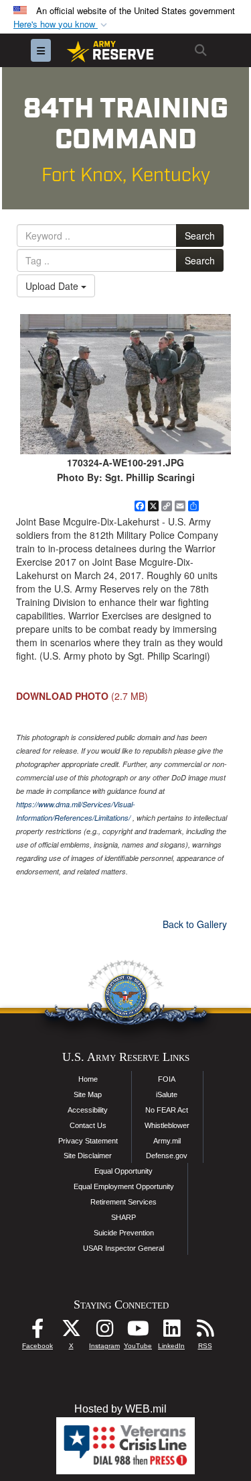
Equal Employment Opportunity (124, 1186)
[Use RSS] (205, 1331)
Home (88, 1079)
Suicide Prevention (124, 1233)
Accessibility (88, 1110)
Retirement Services (123, 1202)
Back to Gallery (195, 924)
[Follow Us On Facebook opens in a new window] (37, 1331)
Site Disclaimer (88, 1156)
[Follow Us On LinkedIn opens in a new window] (171, 1331)
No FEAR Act (166, 1110)
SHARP (123, 1217)
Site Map (88, 1094)
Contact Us (88, 1125)
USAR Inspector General (123, 1248)
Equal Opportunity (123, 1171)
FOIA (166, 1079)
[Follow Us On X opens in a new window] (71, 1331)
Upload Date (53, 286)
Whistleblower (167, 1125)
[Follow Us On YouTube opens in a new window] (138, 1331)
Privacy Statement (88, 1141)
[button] (61, 24)
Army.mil (167, 1141)
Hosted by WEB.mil (120, 1409)
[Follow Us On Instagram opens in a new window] (104, 1331)
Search (200, 235)
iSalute (166, 1094)
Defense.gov (166, 1156)
